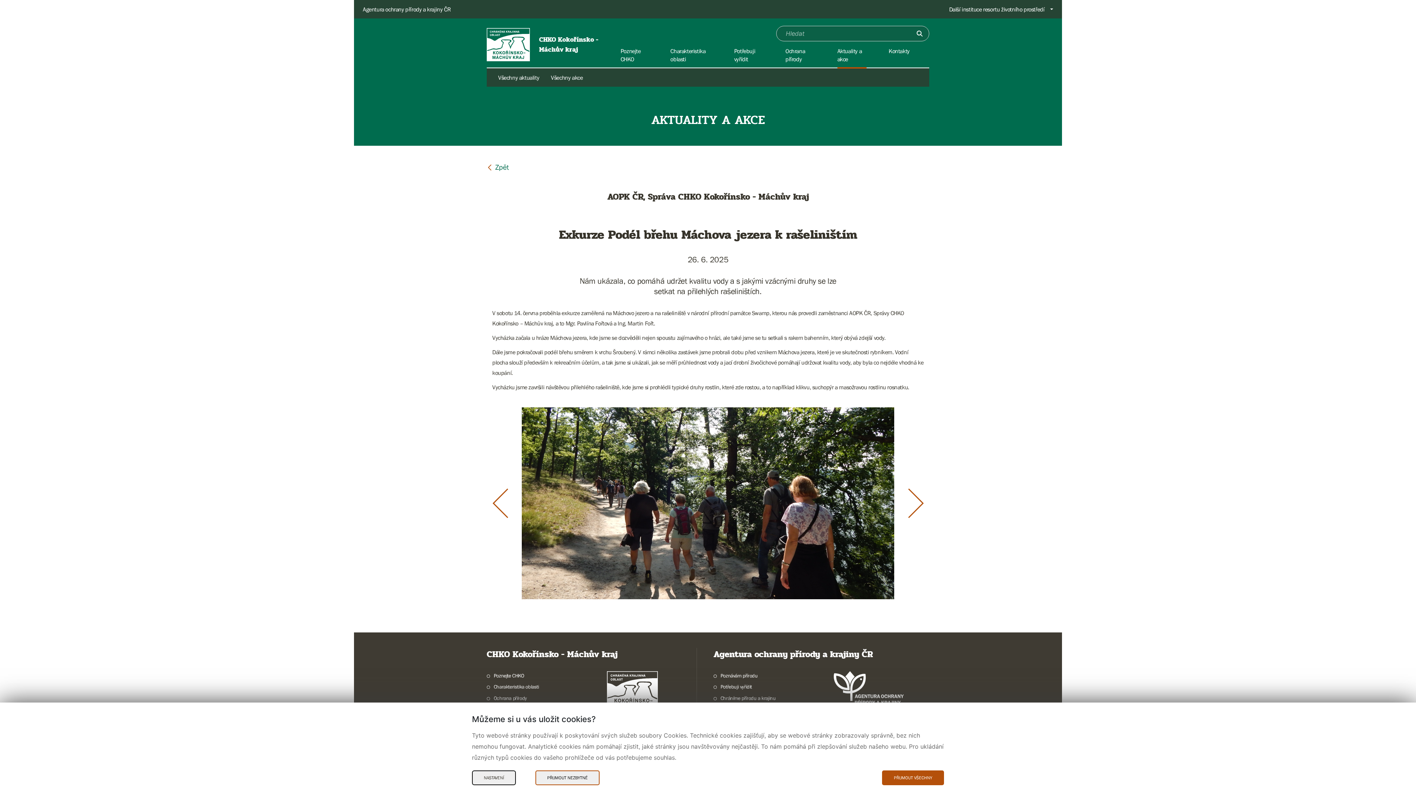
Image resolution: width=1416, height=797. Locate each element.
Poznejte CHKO (509, 676)
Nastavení (494, 777)
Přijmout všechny (913, 777)
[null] (498, 167)
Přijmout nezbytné (567, 777)
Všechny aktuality (518, 77)
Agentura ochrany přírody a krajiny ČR (407, 9)
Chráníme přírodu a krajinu (748, 698)
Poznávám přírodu (739, 676)
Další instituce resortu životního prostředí (997, 9)
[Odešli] (919, 33)
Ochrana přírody (510, 698)
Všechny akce (567, 77)
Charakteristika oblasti (516, 687)
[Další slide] (916, 503)
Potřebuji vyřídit (736, 687)
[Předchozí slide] (500, 503)
